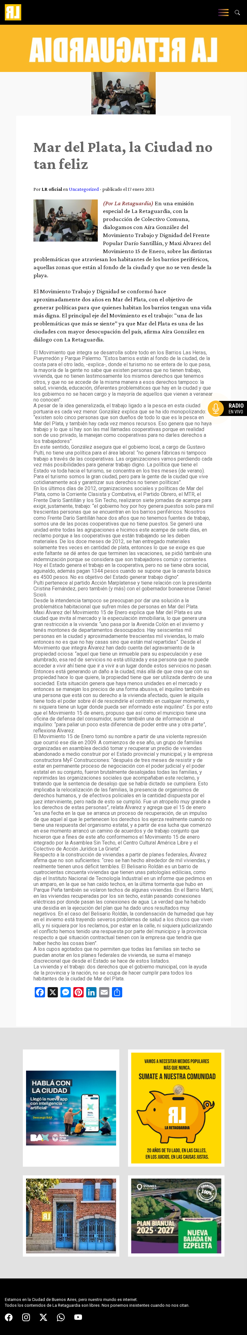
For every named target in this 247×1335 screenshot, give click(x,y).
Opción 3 (229, 424)
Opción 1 (229, 419)
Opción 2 (229, 421)
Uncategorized (84, 189)
